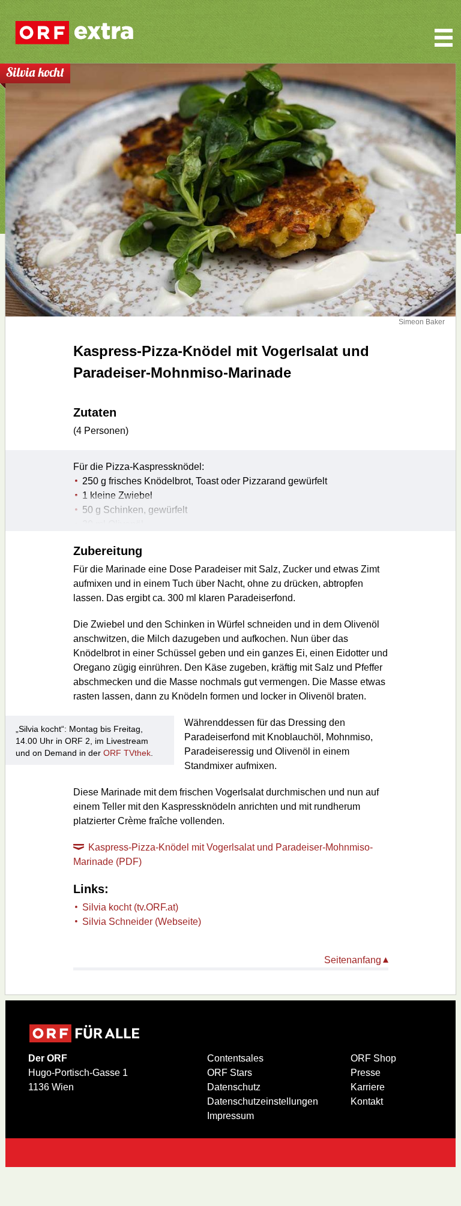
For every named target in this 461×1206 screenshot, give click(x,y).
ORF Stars (229, 1073)
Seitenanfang (352, 960)
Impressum (230, 1116)
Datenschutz (234, 1087)
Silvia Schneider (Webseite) (141, 921)
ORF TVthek (127, 753)
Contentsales (235, 1058)
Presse (366, 1073)
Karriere (368, 1087)
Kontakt (367, 1101)
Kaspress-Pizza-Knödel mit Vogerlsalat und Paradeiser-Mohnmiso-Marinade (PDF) (223, 854)
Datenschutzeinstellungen (262, 1101)
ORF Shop (373, 1058)
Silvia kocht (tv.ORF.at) (130, 907)
